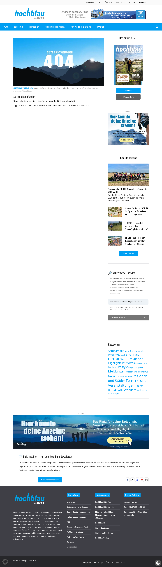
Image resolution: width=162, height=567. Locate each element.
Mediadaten (72, 547)
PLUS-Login (98, 562)
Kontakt (132, 2)
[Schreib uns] (147, 479)
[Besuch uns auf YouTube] (142, 479)
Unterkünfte (115, 390)
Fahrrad (113, 359)
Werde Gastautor (102, 528)
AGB (68, 522)
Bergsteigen (135, 351)
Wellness (142, 390)
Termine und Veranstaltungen (127, 383)
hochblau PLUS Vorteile (104, 507)
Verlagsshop (120, 2)
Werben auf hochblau (104, 533)
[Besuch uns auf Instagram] (137, 479)
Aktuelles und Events (81, 27)
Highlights (115, 363)
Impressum (71, 502)
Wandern (130, 390)
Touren (139, 385)
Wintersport (114, 393)
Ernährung (132, 354)
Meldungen (117, 371)
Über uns (108, 2)
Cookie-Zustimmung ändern (78, 512)
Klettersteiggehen (141, 363)
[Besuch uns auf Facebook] (128, 479)
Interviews (128, 363)
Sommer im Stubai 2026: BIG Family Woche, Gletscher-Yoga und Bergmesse (136, 211)
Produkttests (128, 376)
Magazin (101, 27)
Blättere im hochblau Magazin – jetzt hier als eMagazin (105, 515)
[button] (9, 27)
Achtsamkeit (116, 351)
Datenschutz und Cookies (77, 507)
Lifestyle (122, 367)
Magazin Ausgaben (135, 367)
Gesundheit (135, 359)
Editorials (121, 355)
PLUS (6, 27)
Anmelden (142, 2)
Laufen (112, 367)
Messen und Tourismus (137, 371)
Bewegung (18, 27)
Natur (112, 376)
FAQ (99, 2)
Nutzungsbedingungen (76, 517)
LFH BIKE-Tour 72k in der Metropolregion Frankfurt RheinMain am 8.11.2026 (135, 240)
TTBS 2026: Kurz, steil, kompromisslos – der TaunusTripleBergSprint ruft (136, 225)
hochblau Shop (101, 523)
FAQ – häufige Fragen (75, 537)
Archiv (127, 351)
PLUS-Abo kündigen (75, 532)
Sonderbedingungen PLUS (77, 527)
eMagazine (90, 2)
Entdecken (34, 27)
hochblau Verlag (102, 538)
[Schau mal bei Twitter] (132, 479)
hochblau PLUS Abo (103, 502)
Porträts (120, 376)
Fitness (123, 358)
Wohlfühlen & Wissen (55, 27)
